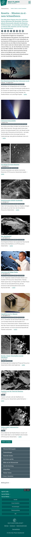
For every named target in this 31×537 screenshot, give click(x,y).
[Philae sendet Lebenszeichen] (15, 416)
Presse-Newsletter (8, 476)
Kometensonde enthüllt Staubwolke (12, 200)
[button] (6, 441)
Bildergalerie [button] (5, 482)
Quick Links (5, 491)
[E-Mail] (20, 31)
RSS (15, 513)
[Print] (23, 31)
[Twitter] (11, 31)
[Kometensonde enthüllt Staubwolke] (15, 189)
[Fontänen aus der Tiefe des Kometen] (15, 380)
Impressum (12, 526)
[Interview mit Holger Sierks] (15, 261)
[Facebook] (2, 31)
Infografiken (6, 469)
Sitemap (6, 526)
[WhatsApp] (14, 31)
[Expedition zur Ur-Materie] (15, 303)
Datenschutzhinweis (22, 526)
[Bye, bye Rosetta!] (15, 225)
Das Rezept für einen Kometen (10, 164)
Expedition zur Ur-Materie (9, 314)
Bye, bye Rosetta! (6, 236)
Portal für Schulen (8, 455)
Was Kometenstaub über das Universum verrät (15, 81)
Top (28, 490)
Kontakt (15, 499)
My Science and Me (8, 459)
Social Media (5, 494)
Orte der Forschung (8, 466)
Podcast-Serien (7, 473)
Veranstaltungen (7, 452)
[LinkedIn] (5, 31)
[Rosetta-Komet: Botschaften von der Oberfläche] (15, 344)
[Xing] (17, 31)
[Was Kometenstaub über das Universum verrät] (15, 69)
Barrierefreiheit (16, 529)
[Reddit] (8, 31)
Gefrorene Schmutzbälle (8, 121)
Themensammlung (15, 510)
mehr (25, 94)
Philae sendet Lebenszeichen (9, 427)
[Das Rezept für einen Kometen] (15, 153)
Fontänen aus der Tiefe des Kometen (12, 391)
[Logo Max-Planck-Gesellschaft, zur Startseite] (13, 3)
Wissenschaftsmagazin (9, 449)
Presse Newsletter (15, 503)
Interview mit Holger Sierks (9, 272)
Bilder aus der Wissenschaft (10, 462)
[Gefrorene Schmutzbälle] (15, 109)
